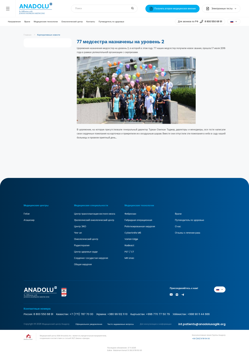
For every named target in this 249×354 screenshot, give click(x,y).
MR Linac (129, 258)
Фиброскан (130, 213)
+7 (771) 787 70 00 (81, 314)
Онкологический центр (72, 21)
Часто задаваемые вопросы (120, 324)
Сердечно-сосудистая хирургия (91, 258)
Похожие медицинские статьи (241, 338)
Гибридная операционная (138, 220)
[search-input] (132, 8)
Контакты (90, 21)
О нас (178, 226)
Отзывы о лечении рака (187, 232)
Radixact (129, 245)
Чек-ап (78, 232)
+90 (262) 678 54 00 (201, 338)
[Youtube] (171, 295)
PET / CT (129, 251)
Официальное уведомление (89, 324)
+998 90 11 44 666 (198, 314)
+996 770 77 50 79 (158, 314)
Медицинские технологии (46, 21)
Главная (27, 34)
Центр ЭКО (80, 226)
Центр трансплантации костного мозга (94, 213)
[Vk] (177, 295)
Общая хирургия (83, 264)
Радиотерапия (81, 245)
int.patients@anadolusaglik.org (202, 324)
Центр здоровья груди (86, 251)
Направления (14, 21)
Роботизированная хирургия (139, 226)
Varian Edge (131, 239)
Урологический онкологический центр (94, 220)
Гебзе (27, 213)
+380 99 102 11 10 (117, 314)
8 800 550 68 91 (43, 314)
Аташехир (29, 220)
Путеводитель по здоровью (111, 21)
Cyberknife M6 (132, 232)
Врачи (27, 21)
